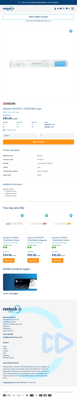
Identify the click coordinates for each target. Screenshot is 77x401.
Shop (4, 346)
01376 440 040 (30, 21)
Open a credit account (38, 17)
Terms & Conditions (67, 392)
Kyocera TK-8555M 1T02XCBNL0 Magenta (37, 238)
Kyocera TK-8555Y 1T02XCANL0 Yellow (60, 238)
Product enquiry (8, 357)
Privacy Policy (58, 392)
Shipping (6, 355)
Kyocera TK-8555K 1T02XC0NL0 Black (11, 238)
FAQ (4, 353)
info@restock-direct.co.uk (43, 21)
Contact (5, 351)
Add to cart (38, 142)
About (5, 348)
